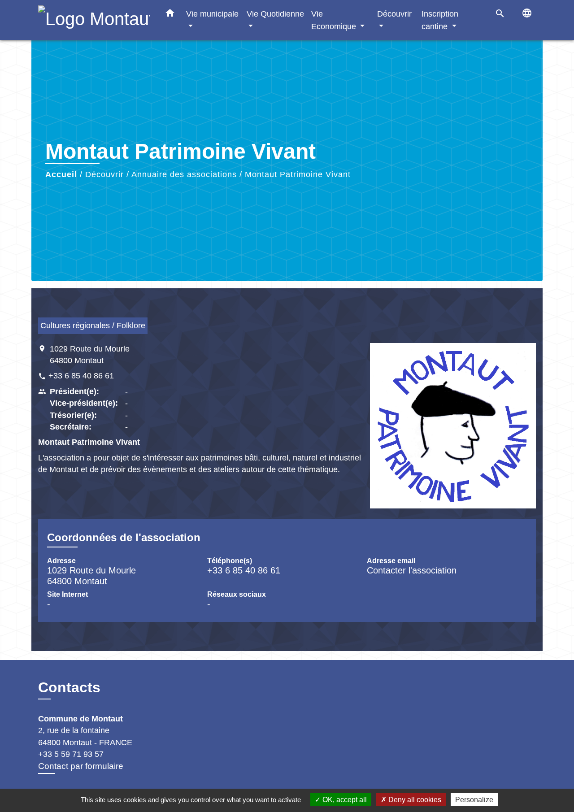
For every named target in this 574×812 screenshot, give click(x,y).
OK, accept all (344, 799)
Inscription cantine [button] (440, 20)
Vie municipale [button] (212, 13)
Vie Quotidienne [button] (275, 13)
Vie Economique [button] (334, 20)
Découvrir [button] (394, 13)
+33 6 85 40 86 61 (81, 375)
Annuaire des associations (184, 174)
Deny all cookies (414, 799)
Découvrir (104, 174)
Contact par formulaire (80, 766)
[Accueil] (94, 20)
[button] (170, 15)
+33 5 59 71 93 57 (71, 754)
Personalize (474, 799)
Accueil (61, 174)
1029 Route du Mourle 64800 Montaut (90, 354)
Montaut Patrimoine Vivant (298, 174)
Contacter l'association (412, 570)
